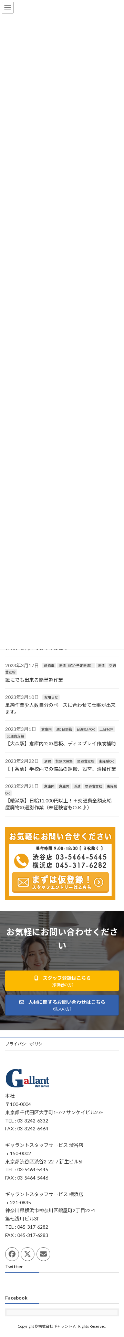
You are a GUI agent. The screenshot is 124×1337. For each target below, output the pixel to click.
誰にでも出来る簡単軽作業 (34, 680)
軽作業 (49, 666)
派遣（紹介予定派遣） (76, 666)
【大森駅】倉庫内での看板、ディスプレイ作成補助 (60, 744)
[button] (62, 981)
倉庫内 (46, 729)
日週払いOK (85, 729)
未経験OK (106, 761)
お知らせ (51, 697)
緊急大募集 (64, 761)
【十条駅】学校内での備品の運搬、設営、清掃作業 (60, 769)
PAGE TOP (114, 1289)
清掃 (47, 761)
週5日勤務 (64, 729)
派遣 (101, 666)
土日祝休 (106, 729)
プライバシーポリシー (25, 1043)
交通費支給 (15, 736)
